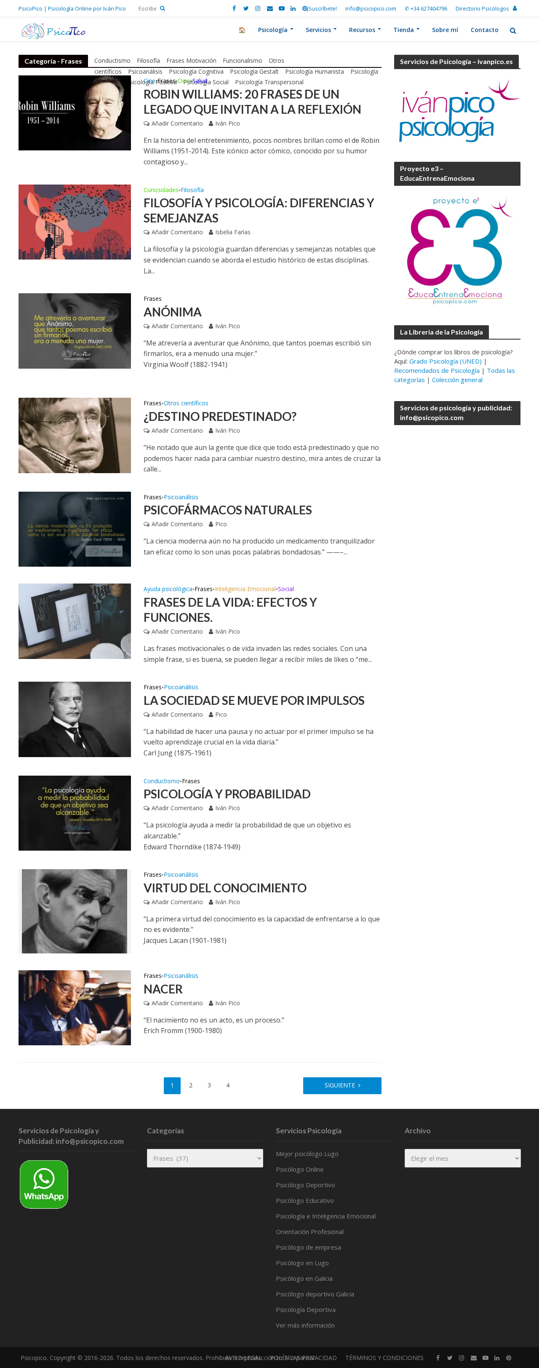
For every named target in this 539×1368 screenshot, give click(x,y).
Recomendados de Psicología (437, 370)
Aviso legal (243, 1358)
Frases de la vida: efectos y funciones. (230, 609)
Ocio (184, 81)
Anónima (173, 312)
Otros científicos (186, 403)
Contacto (485, 30)
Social (286, 589)
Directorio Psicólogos (482, 8)
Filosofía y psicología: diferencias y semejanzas (259, 210)
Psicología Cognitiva (196, 71)
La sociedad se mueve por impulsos (254, 700)
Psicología (273, 30)
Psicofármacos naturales (228, 510)
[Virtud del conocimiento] (74, 910)
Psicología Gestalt (254, 71)
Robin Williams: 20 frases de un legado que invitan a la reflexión (252, 101)
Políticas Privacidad (303, 1358)
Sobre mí (445, 30)
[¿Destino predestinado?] (75, 434)
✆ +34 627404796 (426, 8)
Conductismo (112, 60)
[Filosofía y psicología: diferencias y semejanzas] (75, 221)
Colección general (457, 379)
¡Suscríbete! (322, 8)
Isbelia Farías (233, 232)
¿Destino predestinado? (220, 416)
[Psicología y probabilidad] (75, 812)
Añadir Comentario (177, 123)
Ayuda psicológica (168, 589)
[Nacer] (75, 1007)
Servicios (318, 30)
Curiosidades (161, 190)
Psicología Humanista (314, 71)
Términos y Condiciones (384, 1358)
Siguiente (340, 1085)
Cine (149, 81)
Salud (199, 81)
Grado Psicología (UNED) (445, 361)
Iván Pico (227, 123)
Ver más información (305, 1325)
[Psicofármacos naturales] (75, 528)
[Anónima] (75, 330)
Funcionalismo (242, 60)
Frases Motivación (191, 60)
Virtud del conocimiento (225, 888)
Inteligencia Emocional (245, 589)
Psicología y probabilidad (227, 794)
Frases (166, 81)
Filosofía (148, 60)
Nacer (163, 989)
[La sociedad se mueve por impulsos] (75, 718)
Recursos (362, 30)
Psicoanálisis (145, 71)
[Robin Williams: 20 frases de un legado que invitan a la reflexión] (75, 112)
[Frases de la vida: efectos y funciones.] (75, 620)
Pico (221, 524)
